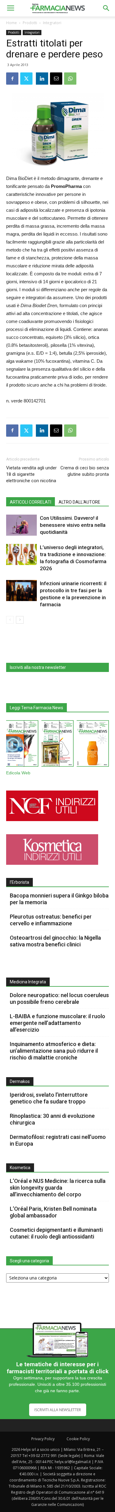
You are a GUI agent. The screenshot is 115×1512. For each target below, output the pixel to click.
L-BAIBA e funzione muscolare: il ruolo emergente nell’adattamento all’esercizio (57, 1023)
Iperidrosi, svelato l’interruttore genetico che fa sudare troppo (49, 1098)
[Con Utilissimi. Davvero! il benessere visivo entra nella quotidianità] (21, 525)
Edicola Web (18, 773)
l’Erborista (19, 882)
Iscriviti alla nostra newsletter (38, 667)
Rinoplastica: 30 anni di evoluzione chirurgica (52, 1119)
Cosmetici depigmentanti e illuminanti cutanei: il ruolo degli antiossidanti (56, 1233)
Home (11, 22)
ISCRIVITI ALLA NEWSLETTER (57, 1409)
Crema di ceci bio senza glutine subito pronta (84, 471)
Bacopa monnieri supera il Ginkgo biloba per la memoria (59, 898)
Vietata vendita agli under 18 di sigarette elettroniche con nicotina (31, 474)
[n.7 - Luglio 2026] (57, 744)
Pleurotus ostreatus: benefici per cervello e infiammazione (51, 920)
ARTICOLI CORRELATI (30, 502)
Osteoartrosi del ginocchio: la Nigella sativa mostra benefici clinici (55, 941)
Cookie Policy (78, 1438)
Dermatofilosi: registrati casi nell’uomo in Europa (58, 1140)
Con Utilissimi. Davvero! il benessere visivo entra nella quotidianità (72, 525)
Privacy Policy (43, 1438)
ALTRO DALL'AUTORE (79, 502)
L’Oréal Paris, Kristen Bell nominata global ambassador (53, 1212)
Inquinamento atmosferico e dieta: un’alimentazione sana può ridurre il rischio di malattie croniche (54, 1051)
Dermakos (20, 1081)
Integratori (52, 22)
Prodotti (30, 22)
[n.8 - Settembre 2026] (22, 744)
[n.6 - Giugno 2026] (93, 744)
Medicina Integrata (28, 981)
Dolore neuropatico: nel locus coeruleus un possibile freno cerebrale (59, 998)
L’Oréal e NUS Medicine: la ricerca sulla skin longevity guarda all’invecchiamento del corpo (57, 1188)
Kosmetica (20, 1167)
